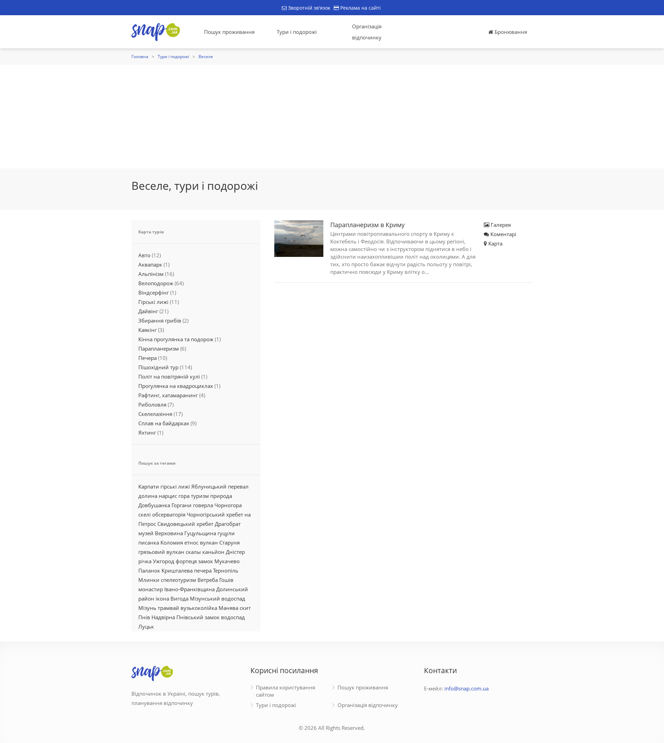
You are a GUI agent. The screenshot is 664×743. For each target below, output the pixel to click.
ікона (162, 598)
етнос (191, 542)
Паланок (149, 570)
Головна (139, 56)
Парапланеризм (158, 348)
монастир (150, 589)
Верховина (169, 533)
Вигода (179, 598)
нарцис (168, 495)
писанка (148, 542)
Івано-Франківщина (189, 589)
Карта (494, 243)
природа (221, 495)
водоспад (233, 617)
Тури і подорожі (297, 31)
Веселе (206, 56)
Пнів (144, 617)
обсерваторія (168, 514)
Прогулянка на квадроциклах (175, 385)
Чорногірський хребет (215, 514)
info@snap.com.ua (466, 688)
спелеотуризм (178, 579)
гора (184, 495)
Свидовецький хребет (185, 523)
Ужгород (163, 561)
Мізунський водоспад (217, 598)
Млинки (148, 579)
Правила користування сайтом (285, 691)
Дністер (235, 551)
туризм (200, 495)
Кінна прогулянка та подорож (175, 339)
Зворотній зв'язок (308, 7)
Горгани (182, 505)
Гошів (226, 579)
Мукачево (227, 561)
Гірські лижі (153, 301)
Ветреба (207, 579)
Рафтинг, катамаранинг (168, 395)
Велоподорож (155, 283)
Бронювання (510, 31)
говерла (203, 505)
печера (203, 570)
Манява (228, 607)
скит (245, 607)
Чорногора (228, 505)
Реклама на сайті (360, 7)
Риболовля (152, 404)
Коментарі (502, 234)
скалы (193, 551)
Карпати (148, 486)
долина (147, 495)
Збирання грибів (159, 320)
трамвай (168, 607)
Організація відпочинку (366, 32)
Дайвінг (148, 311)
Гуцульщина (200, 533)
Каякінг (147, 329)
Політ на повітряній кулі (169, 376)
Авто (144, 255)
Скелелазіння (155, 413)
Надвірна (163, 617)
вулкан (209, 542)
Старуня (229, 542)
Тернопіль (225, 570)
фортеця (186, 561)
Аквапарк (150, 264)
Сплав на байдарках (163, 423)
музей (146, 533)
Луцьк (146, 626)
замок (205, 561)
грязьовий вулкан (161, 551)
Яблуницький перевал (220, 486)
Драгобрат (228, 523)
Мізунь (147, 607)
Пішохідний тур (158, 367)
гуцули (226, 533)
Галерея (500, 224)
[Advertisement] (332, 116)
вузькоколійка (199, 607)
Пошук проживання (229, 31)
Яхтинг (147, 432)
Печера (147, 357)
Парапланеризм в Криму (367, 225)
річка (144, 561)
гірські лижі (175, 486)
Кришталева (177, 570)
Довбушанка (154, 505)
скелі (144, 514)
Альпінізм (151, 273)
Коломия (171, 542)
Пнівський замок (198, 617)
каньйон (213, 551)
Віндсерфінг (153, 292)
